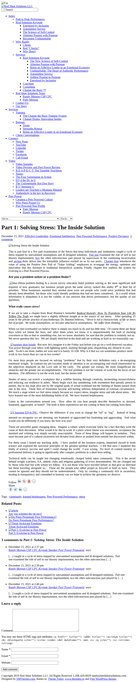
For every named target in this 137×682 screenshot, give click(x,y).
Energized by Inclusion (36, 25)
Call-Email (22, 157)
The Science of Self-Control (38, 32)
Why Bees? (29, 51)
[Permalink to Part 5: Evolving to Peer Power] (27, 529)
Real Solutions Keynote (29, 22)
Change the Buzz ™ (34, 90)
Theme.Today (56, 678)
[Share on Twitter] (15, 489)
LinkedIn (21, 148)
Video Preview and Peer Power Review (38, 167)
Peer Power (15, 196)
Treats (26, 125)
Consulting (29, 86)
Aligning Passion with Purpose (40, 35)
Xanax (19, 173)
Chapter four (111, 261)
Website (5, 662)
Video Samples (24, 164)
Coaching (28, 83)
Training (20, 112)
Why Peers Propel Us (28, 202)
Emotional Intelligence (62, 236)
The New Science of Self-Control (49, 61)
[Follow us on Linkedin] (19, 481)
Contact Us (22, 102)
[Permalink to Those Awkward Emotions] (25, 523)
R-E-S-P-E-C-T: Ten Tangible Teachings (39, 170)
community (15, 496)
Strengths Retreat (32, 128)
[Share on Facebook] (11, 489)
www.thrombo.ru (74, 678)
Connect (13, 138)
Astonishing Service (34, 28)
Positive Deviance (118, 236)
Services (20, 54)
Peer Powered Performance (91, 236)
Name (5, 649)
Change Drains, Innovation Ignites (42, 119)
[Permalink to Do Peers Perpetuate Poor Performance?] (33, 517)
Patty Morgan (30, 99)
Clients (27, 45)
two (37, 258)
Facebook (21, 154)
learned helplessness (34, 496)
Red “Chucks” (31, 48)
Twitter (20, 151)
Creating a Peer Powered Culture (34, 199)
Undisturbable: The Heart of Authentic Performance (59, 70)
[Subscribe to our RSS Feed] (24, 481)
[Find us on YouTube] (29, 481)
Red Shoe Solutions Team (30, 93)
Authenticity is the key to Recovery (35, 193)
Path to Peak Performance (30, 19)
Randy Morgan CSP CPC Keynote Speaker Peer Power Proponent (46, 550)
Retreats (20, 122)
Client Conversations (27, 135)
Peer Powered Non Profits (30, 205)
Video (12, 160)
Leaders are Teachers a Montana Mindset (39, 189)
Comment (6, 630)
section (18, 261)
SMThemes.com (25, 678)
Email (5, 655)
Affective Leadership (36, 236)
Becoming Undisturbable (37, 38)
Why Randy (22, 41)
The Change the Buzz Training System (45, 115)
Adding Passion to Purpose (45, 77)
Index (12, 16)
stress (82, 496)
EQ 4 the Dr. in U (26, 180)
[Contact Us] (34, 481)
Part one (94, 254)
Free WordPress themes (103, 678)
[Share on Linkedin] (20, 489)
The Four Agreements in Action (33, 177)
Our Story (21, 106)
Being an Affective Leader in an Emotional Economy (60, 67)
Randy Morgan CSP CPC (37, 96)
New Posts (22, 141)
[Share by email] (25, 489)
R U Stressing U (25, 186)
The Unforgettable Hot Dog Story (35, 183)
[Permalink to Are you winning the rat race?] (13, 510)
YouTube (21, 144)
